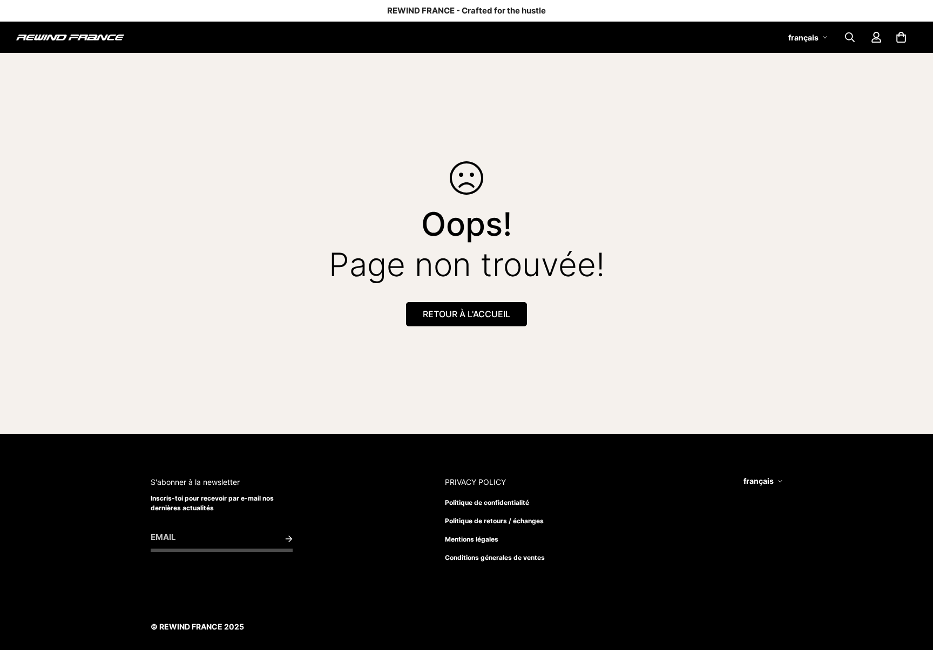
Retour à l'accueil (466, 314)
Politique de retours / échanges (494, 521)
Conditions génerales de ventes (495, 557)
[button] (901, 37)
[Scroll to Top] (912, 591)
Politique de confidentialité (487, 502)
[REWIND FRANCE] (70, 37)
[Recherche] (850, 37)
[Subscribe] (280, 539)
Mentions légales (471, 539)
